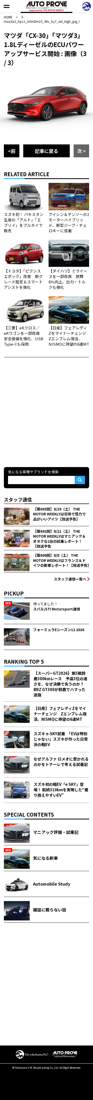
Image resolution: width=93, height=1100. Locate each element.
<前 (12, 151)
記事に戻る (46, 151)
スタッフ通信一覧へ (70, 579)
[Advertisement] (46, 411)
